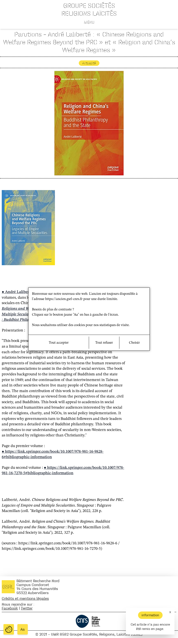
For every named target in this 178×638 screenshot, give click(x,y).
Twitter (27, 608)
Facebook (10, 608)
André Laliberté (18, 292)
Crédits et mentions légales (25, 598)
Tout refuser (104, 342)
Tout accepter (59, 342)
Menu (89, 22)
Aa (22, 629)
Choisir (134, 342)
